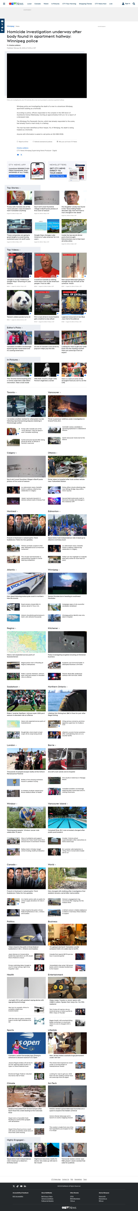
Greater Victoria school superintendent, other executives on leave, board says (74, 839)
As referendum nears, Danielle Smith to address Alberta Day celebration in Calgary (31, 489)
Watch (46, 4)
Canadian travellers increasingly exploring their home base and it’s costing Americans (19, 348)
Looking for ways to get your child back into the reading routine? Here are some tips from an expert (74, 349)
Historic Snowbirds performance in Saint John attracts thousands (32, 616)
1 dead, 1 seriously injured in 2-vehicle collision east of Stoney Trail (33, 499)
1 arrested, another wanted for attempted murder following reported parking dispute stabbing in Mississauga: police (25, 421)
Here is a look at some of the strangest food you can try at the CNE (74, 381)
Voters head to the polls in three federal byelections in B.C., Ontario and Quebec (32, 911)
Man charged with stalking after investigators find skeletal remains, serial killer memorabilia (66, 892)
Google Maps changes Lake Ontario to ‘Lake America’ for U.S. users (46, 237)
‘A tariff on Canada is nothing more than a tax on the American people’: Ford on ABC (46, 281)
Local (29, 4)
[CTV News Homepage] (16, 4)
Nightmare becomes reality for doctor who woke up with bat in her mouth (45, 1161)
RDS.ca (101, 1201)
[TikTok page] (17, 1186)
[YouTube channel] (21, 1186)
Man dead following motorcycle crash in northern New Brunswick (25, 597)
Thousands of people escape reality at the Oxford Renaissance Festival (25, 773)
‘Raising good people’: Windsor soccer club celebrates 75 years (23, 831)
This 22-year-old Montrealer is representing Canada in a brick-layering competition (31, 558)
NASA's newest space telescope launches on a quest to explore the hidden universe (66, 1110)
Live (110, 4)
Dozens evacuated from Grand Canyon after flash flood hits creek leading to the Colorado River (25, 1111)
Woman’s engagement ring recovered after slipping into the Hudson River (73, 900)
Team (85, 1179)
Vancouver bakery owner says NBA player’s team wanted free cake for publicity (73, 1161)
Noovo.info (102, 1196)
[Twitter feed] (14, 1186)
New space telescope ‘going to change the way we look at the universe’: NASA (73, 281)
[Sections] (4, 4)
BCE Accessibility (18, 1196)
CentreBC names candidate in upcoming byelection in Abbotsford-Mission (74, 428)
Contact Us (65, 1179)
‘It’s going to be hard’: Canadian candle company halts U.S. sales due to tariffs (64, 948)
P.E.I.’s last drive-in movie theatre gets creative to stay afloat (46, 318)
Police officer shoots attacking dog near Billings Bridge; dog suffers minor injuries (73, 489)
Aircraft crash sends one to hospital (61, 772)
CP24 (72, 1196)
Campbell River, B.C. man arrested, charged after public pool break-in (66, 831)
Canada (37, 4)
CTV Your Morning (69, 4)
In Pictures (55, 4)
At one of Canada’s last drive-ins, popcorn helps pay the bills (46, 347)
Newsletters (78, 1179)
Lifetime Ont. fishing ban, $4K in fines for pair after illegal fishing (67, 714)
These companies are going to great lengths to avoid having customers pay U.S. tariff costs (18, 237)
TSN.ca (72, 1201)
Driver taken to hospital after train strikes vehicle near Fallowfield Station (66, 480)
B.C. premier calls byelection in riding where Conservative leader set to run (73, 850)
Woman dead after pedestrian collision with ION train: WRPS (72, 674)
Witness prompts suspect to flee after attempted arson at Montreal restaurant (32, 547)
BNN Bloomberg (75, 1198)
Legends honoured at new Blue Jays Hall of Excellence (73, 318)
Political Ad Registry (47, 1201)
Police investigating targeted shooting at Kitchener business (67, 656)
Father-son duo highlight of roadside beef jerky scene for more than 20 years (74, 558)
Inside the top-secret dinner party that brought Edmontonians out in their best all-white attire (73, 238)
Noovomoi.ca (103, 1198)
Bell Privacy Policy (47, 1196)
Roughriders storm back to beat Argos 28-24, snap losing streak (31, 733)
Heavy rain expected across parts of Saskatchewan (21, 656)
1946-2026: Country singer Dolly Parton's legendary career (45, 380)
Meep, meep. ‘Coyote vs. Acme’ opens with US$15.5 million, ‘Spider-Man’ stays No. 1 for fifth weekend (66, 1002)
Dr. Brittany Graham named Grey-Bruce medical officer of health (32, 791)
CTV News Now (100, 4)
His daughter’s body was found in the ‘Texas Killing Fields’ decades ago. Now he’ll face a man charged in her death (73, 209)
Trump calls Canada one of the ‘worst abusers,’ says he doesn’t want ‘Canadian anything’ (19, 209)
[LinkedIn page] (25, 1186)
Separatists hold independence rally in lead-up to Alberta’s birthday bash (66, 539)
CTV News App (56, 1179)
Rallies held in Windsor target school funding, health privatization (32, 850)
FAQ (72, 1179)
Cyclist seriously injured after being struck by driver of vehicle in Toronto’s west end (33, 441)
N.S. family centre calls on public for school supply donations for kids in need (33, 900)
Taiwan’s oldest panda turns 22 (18, 317)
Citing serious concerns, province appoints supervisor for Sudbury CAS (73, 722)
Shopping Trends (85, 4)
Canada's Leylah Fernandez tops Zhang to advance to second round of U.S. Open (24, 1056)
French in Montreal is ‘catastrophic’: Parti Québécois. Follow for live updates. (22, 539)
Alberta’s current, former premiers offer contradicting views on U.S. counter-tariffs (73, 733)
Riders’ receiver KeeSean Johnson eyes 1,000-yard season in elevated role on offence (32, 675)
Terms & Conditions (47, 1198)
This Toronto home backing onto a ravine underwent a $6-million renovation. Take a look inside (19, 380)
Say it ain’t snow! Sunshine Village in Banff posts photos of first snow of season (46, 209)
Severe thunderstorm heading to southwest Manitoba (64, 597)
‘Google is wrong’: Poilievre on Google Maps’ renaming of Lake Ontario (19, 281)
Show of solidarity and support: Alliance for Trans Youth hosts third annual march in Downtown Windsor (33, 839)
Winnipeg (10, 26)
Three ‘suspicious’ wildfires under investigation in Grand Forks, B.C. (66, 420)
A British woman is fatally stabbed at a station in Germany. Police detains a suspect (74, 911)
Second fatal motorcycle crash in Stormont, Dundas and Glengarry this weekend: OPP (73, 500)
